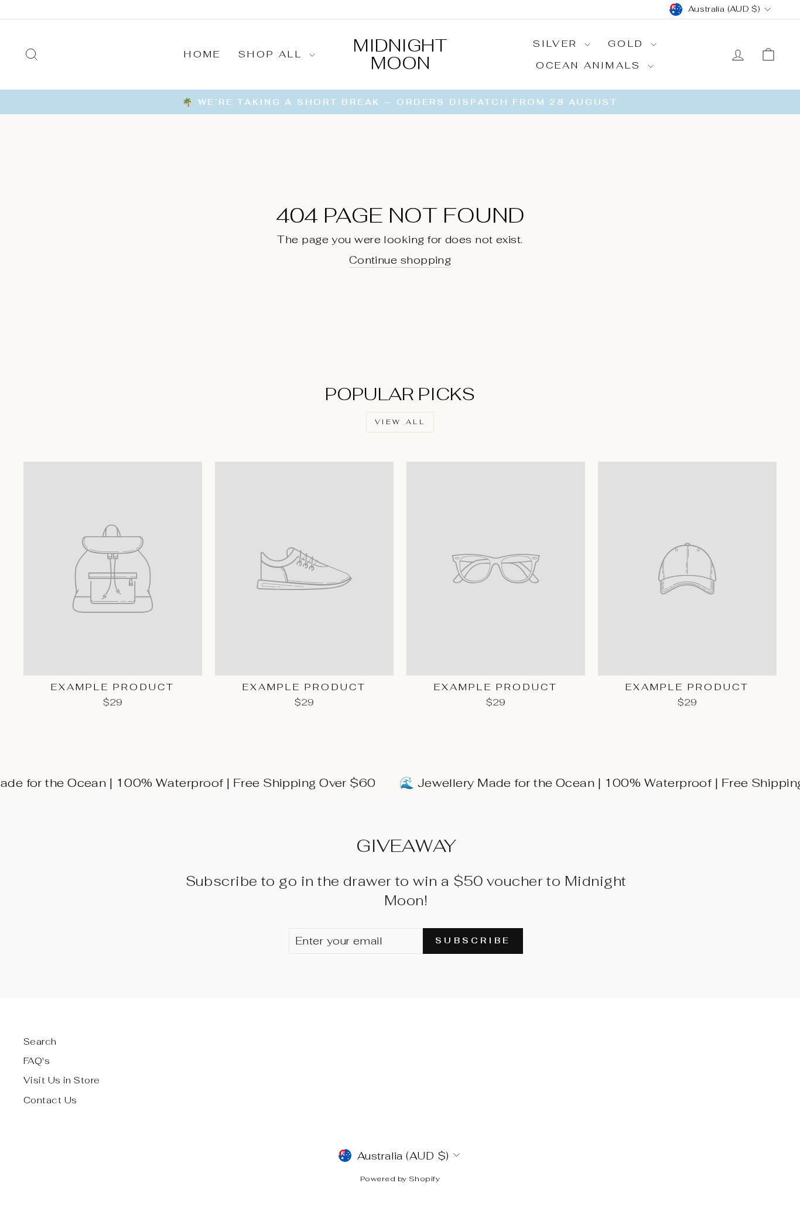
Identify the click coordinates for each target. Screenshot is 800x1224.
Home (202, 54)
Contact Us (50, 1100)
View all (400, 422)
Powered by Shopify (400, 1179)
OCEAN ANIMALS (590, 65)
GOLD (628, 43)
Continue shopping (400, 260)
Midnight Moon (400, 54)
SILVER (557, 43)
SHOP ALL (272, 54)
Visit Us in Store (61, 1080)
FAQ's (36, 1060)
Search (40, 1041)
